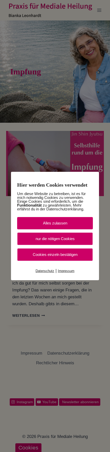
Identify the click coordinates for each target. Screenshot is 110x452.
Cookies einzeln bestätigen (55, 254)
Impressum (66, 271)
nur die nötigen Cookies (55, 238)
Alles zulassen (55, 223)
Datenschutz (45, 271)
